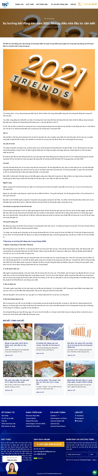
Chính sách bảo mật (8, 423)
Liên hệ (73, 4)
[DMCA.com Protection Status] (38, 458)
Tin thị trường (49, 18)
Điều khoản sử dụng (8, 426)
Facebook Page (85, 460)
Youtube (79, 421)
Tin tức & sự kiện (7, 418)
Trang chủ (19, 4)
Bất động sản (41, 4)
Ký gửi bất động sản (59, 4)
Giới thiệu (30, 4)
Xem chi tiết (9, 355)
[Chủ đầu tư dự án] (5, 4)
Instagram (80, 418)
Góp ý (94, 460)
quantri (56, 27)
